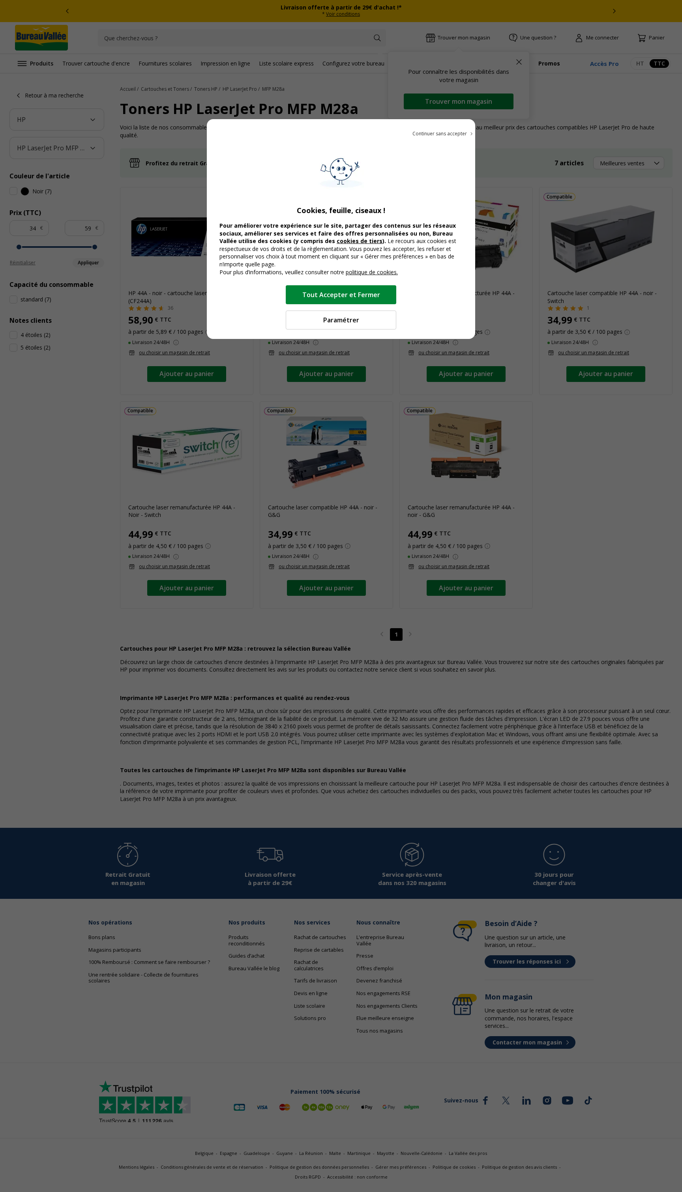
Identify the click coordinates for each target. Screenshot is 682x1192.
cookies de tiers (359, 241)
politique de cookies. (372, 272)
